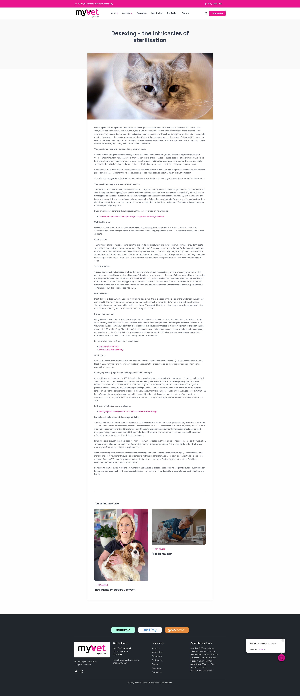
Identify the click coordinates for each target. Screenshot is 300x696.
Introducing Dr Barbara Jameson (114, 589)
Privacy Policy (134, 682)
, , (122, 651)
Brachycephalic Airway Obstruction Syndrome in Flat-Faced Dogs (128, 411)
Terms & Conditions (150, 682)
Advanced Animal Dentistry (111, 349)
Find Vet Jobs (166, 682)
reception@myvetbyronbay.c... (126, 660)
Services (126, 13)
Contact (185, 13)
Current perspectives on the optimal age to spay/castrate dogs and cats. (132, 216)
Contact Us (157, 672)
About (113, 13)
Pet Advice (172, 13)
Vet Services (157, 652)
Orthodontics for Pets (109, 346)
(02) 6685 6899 (215, 3)
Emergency (142, 13)
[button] (281, 657)
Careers (155, 664)
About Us (156, 648)
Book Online (217, 13)
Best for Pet (157, 13)
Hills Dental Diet (162, 554)
